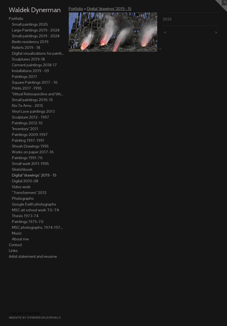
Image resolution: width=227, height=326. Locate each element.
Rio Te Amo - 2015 (27, 105)
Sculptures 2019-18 (28, 59)
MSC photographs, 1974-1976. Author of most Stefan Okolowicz (38, 227)
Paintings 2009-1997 (30, 134)
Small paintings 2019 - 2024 (36, 35)
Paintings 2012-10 (27, 122)
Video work (21, 186)
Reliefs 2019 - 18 (26, 47)
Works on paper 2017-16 (33, 151)
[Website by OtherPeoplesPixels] (216, 11)
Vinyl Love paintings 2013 (33, 111)
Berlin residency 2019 (30, 41)
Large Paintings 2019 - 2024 (36, 30)
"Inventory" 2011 (25, 128)
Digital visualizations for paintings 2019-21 (38, 53)
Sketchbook (22, 169)
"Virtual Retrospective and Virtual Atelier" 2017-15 (38, 93)
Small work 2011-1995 (30, 163)
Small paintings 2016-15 (32, 99)
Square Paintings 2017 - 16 (35, 82)
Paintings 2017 (24, 76)
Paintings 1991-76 (27, 157)
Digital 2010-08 (25, 180)
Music (17, 233)
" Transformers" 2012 (29, 192)
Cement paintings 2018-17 (34, 64)
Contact (15, 244)
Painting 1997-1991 (28, 140)
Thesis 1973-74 (25, 215)
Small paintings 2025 (30, 24)
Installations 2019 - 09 (30, 70)
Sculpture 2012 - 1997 (30, 117)
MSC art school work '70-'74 (35, 209)
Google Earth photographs (34, 204)
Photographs (23, 198)
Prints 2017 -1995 (27, 88)
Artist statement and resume (33, 256)
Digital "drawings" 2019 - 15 (34, 175)
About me (20, 238)
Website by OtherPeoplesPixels (35, 317)
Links (13, 250)
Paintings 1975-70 (27, 221)
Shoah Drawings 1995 (30, 146)
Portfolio (16, 18)
